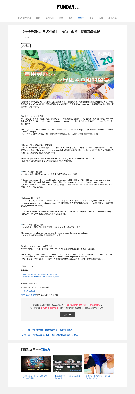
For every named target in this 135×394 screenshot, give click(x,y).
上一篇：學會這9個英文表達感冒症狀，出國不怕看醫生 (48, 330)
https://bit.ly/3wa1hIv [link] (30, 291)
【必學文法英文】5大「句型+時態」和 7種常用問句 (39, 274)
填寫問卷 (67, 315)
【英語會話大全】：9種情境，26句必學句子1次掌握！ (40, 276)
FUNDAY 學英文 (29, 295)
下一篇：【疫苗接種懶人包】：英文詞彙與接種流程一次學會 (51, 335)
